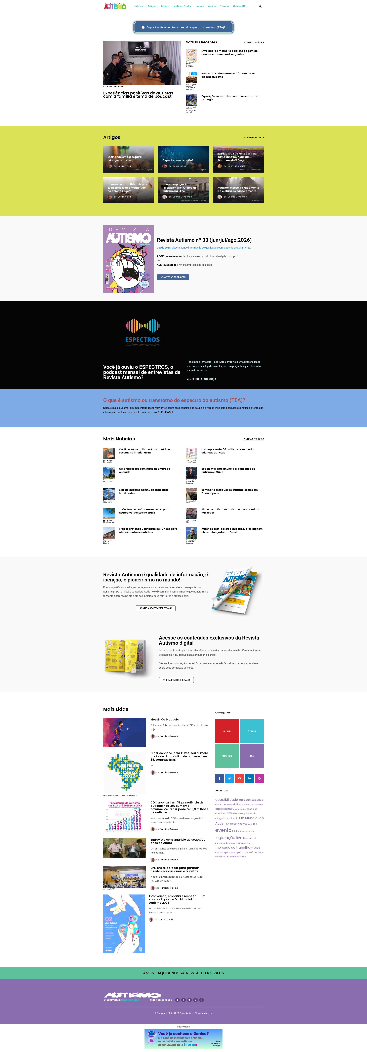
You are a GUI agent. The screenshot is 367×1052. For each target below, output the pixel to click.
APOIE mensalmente (169, 256)
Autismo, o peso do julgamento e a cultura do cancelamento (238, 189)
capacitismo (224, 809)
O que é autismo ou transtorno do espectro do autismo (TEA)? (174, 400)
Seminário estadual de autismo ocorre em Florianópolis (229, 491)
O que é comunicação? (177, 160)
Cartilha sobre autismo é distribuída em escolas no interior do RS (145, 450)
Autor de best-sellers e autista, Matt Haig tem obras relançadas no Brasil (232, 530)
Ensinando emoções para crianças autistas (125, 158)
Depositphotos (130, 1000)
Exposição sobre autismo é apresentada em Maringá (230, 97)
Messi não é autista (165, 719)
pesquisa (231, 852)
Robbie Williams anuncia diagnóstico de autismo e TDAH (228, 470)
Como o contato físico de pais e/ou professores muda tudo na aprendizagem (128, 188)
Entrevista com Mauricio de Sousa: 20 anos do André (178, 841)
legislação (225, 837)
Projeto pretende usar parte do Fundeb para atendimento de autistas (148, 530)
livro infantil (250, 838)
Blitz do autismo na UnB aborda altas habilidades (143, 491)
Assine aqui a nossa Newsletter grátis (183, 973)
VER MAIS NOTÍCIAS (254, 42)
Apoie (200, 6)
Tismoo (224, 6)
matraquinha (243, 843)
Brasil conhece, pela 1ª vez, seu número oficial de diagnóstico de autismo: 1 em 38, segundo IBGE (179, 756)
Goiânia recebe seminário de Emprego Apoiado (144, 470)
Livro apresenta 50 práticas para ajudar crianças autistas (228, 450)
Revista (165, 6)
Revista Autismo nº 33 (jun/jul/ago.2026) (204, 240)
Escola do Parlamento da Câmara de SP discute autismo (228, 75)
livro (240, 837)
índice (243, 856)
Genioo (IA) (240, 6)
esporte (242, 823)
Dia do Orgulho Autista (245, 813)
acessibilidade (226, 799)
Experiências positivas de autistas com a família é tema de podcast (138, 94)
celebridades (239, 809)
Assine (212, 6)
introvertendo (247, 831)
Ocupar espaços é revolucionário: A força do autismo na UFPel (179, 188)
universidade (232, 856)
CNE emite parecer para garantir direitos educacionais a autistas (175, 869)
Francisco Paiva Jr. (169, 736)
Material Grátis (182, 6)
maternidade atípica (225, 843)
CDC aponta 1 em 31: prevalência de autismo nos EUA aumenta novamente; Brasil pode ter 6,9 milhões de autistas (179, 807)
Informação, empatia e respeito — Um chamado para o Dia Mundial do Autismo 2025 (177, 899)
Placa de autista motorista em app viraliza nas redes (230, 511)
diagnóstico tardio (226, 818)
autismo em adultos (228, 804)
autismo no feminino (252, 804)
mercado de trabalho (232, 847)
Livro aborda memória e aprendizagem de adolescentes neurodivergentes (229, 52)
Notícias (139, 6)
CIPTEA (230, 813)
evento (223, 830)
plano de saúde (247, 852)
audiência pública (253, 799)
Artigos (152, 6)
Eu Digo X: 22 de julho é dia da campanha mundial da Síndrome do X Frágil (237, 157)
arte (241, 800)
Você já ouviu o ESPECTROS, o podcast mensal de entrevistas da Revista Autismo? (141, 372)
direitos (234, 823)
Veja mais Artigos (253, 137)
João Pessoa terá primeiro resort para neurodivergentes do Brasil (144, 511)
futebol (235, 831)
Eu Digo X (252, 823)
